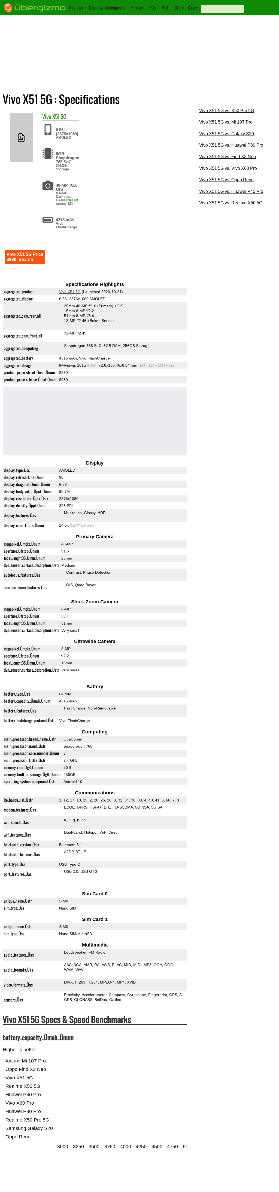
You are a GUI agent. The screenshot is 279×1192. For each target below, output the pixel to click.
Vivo (46, 116)
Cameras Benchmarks (107, 7)
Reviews (76, 7)
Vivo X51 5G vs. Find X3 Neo (227, 156)
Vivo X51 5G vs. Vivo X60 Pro (228, 168)
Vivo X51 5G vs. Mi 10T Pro (226, 122)
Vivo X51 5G (70, 292)
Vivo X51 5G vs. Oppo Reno (226, 179)
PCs (152, 7)
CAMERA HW (67, 200)
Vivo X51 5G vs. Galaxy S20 (226, 133)
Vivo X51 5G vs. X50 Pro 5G (226, 110)
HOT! (165, 7)
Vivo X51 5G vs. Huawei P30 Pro (231, 145)
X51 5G (59, 116)
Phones (137, 7)
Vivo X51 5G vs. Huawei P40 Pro (231, 191)
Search (194, 8)
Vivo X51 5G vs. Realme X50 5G (230, 203)
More (179, 7)
